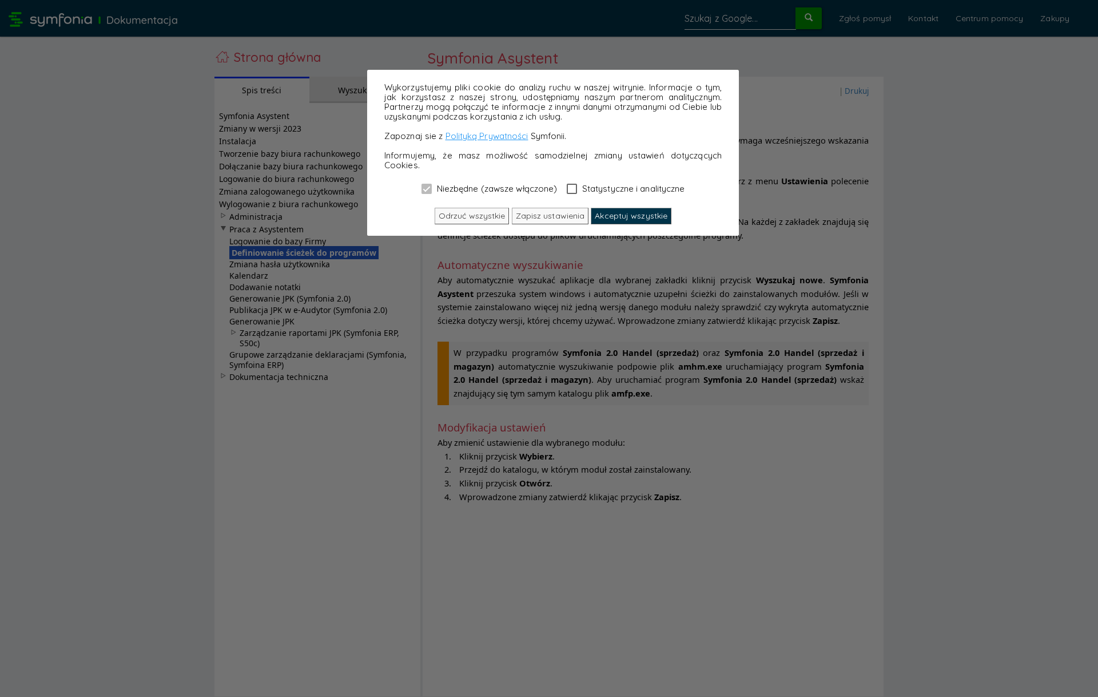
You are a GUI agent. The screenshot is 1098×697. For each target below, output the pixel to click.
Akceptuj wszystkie (631, 216)
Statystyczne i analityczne (632, 188)
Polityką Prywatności (486, 135)
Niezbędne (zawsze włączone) (496, 188)
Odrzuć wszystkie (472, 216)
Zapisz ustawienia (550, 216)
